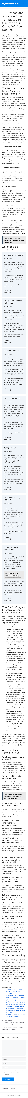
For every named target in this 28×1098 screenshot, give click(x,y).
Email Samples (8, 1020)
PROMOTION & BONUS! (8, 1088)
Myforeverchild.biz (10, 4)
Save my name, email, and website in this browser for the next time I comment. (14, 1072)
